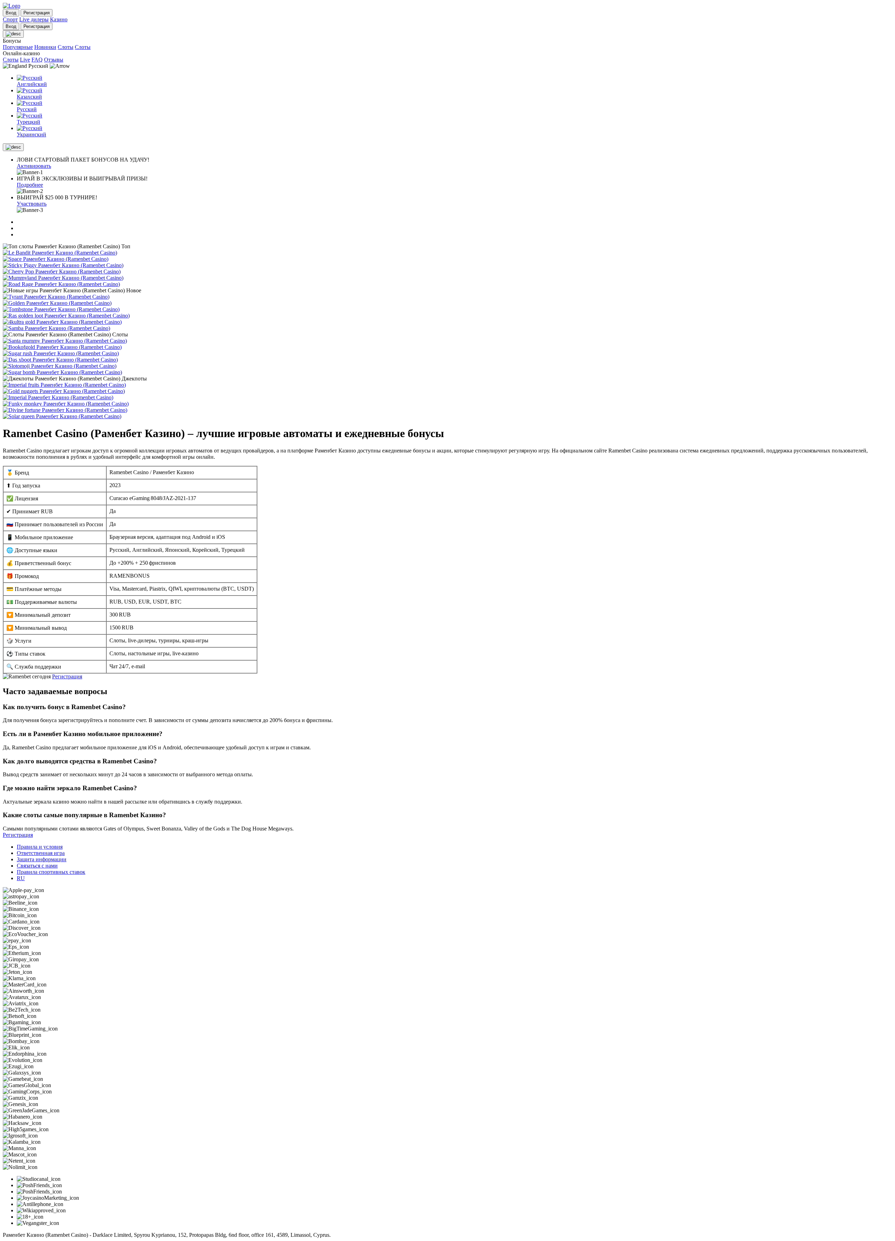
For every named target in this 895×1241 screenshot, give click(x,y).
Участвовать (31, 204)
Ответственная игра (41, 853)
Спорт (10, 19)
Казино (58, 19)
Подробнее (30, 185)
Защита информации (41, 859)
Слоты (65, 47)
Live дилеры (34, 19)
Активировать (34, 166)
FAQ (37, 60)
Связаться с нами (37, 866)
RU (21, 878)
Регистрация (67, 676)
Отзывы (53, 60)
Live (25, 60)
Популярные (18, 47)
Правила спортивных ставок (51, 872)
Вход (11, 12)
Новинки (45, 47)
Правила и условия (40, 847)
